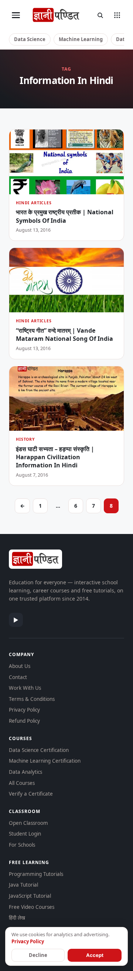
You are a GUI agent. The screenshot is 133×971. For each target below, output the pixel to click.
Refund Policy (24, 721)
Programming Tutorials (36, 874)
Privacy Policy (24, 709)
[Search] (100, 15)
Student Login (25, 833)
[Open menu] (16, 15)
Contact (18, 677)
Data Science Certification (39, 750)
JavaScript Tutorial (30, 896)
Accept (94, 955)
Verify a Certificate (31, 793)
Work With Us (25, 688)
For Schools (22, 844)
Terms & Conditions (32, 699)
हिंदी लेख (17, 917)
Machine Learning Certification (45, 760)
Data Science (29, 39)
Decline (38, 955)
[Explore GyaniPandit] (117, 15)
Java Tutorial (23, 884)
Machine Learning (81, 39)
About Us (19, 666)
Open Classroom (28, 823)
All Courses (22, 783)
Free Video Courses (31, 907)
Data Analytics (25, 772)
